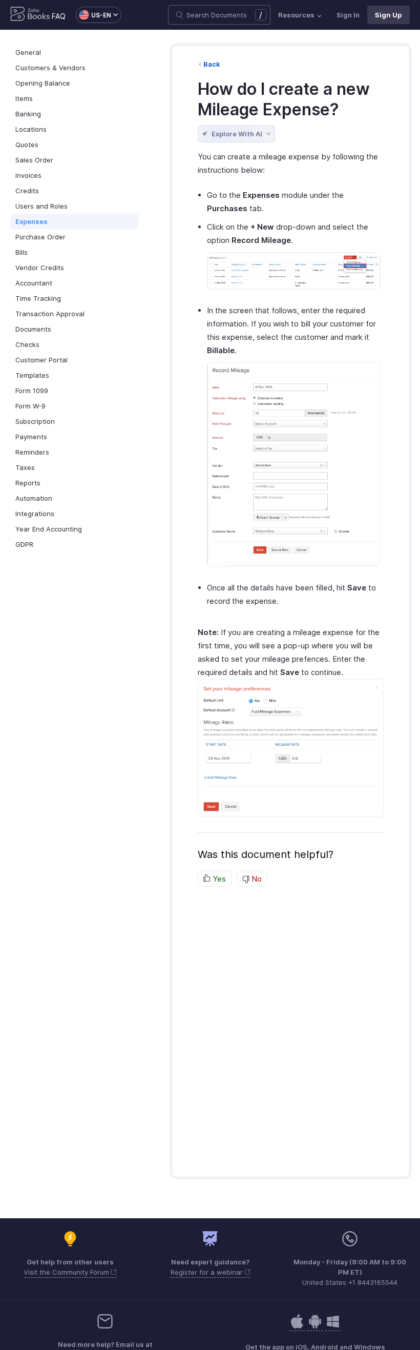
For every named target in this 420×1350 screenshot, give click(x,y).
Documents (33, 329)
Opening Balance (42, 83)
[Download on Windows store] (333, 1326)
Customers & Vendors (50, 68)
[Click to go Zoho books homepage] (30, 15)
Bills (21, 252)
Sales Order (34, 160)
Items (24, 98)
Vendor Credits (39, 267)
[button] (93, 15)
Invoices (28, 175)
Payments (31, 437)
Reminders (32, 452)
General (28, 52)
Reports (27, 483)
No (255, 879)
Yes (218, 879)
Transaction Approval (50, 314)
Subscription (35, 421)
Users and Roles (41, 206)
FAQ (59, 16)
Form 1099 (31, 390)
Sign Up (388, 15)
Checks (27, 344)
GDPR (24, 544)
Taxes (25, 467)
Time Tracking (38, 298)
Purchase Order (40, 237)
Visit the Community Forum (67, 1272)
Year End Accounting (48, 529)
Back (211, 64)
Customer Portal (41, 360)
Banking (28, 114)
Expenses (31, 221)
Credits (27, 191)
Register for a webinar (208, 1272)
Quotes (26, 144)
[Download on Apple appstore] (315, 1326)
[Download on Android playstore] (297, 1326)
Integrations (34, 513)
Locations (31, 129)
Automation (33, 498)
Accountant (33, 283)
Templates (32, 375)
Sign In (348, 15)
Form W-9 (30, 406)
